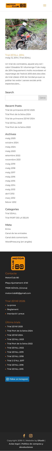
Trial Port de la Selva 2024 (18, 114)
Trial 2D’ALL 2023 (13, 123)
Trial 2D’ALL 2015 (15, 369)
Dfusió (41, 440)
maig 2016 (10, 176)
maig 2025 (10, 138)
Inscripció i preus (15, 313)
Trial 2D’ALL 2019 (15, 352)
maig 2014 (10, 185)
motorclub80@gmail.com (18, 293)
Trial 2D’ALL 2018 (15, 356)
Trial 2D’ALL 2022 (15, 347)
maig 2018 (10, 168)
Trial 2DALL (25, 57)
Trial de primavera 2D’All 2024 (20, 118)
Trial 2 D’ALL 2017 (15, 360)
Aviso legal (14, 444)
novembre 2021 (13, 159)
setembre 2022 (12, 155)
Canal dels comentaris (16, 237)
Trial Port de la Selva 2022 (18, 127)
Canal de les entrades (16, 233)
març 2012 (10, 198)
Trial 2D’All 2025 (15, 326)
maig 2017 (10, 172)
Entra (8, 229)
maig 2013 (10, 189)
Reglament (12, 309)
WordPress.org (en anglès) (18, 241)
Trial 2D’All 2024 (15, 335)
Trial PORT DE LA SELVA (17, 217)
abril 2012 (9, 193)
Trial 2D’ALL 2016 (15, 365)
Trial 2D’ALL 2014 (14, 55)
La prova (11, 305)
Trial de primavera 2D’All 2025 (20, 110)
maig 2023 (10, 151)
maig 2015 (10, 181)
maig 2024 (10, 147)
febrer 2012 (10, 202)
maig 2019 (10, 164)
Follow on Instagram (19, 379)
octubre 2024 (11, 142)
